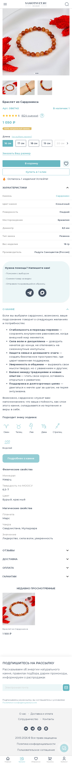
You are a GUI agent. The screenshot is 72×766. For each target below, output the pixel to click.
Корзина (50, 762)
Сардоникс (62, 196)
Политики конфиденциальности (20, 702)
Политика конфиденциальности (36, 743)
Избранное (36, 762)
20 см (60, 143)
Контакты (48, 719)
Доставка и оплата (41, 713)
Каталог (22, 762)
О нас (22, 713)
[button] (67, 143)
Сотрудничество (28, 719)
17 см (20, 143)
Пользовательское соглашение (36, 749)
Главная (8, 762)
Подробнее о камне (21, 458)
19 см (47, 143)
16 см (7, 143)
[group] (36, 42)
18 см (33, 143)
